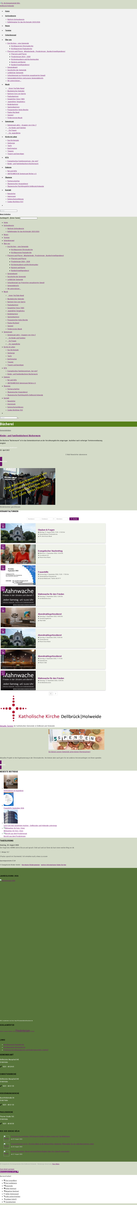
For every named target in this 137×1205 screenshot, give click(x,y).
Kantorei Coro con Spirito (16, 302)
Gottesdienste (9, 225)
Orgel (14, 1031)
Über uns (7, 244)
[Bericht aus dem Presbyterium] (15, 834)
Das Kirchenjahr (13, 350)
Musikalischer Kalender (15, 299)
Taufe (9, 356)
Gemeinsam (8, 332)
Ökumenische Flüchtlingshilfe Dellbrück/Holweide (25, 395)
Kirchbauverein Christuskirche (22, 250)
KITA (5, 368)
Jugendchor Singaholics (16, 311)
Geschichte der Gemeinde (16, 277)
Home (6, 222)
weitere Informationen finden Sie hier (53, 865)
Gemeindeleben (5, 430)
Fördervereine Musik (14, 329)
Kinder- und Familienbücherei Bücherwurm (22, 374)
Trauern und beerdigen (15, 365)
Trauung (10, 362)
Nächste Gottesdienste (15, 229)
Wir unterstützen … (14, 289)
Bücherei (2, 1031)
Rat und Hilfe (12, 380)
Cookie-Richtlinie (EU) (15, 410)
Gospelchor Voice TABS (15, 308)
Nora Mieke (55, 1164)
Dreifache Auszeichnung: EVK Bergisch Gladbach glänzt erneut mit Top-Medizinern (40, 1136)
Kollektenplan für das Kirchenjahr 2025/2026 (23, 231)
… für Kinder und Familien (16, 338)
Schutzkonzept (9, 240)
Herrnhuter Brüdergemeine (31, 865)
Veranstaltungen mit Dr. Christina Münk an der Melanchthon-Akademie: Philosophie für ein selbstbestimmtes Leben (52, 1144)
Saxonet (10, 326)
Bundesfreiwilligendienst (20, 271)
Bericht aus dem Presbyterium (15, 836)
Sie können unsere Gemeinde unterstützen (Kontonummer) (69, 752)
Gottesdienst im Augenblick (13, 791)
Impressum (11, 404)
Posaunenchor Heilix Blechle (17, 320)
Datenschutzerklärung (15, 407)
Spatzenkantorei (13, 317)
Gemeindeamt (12, 274)
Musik (6, 292)
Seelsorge (11, 353)
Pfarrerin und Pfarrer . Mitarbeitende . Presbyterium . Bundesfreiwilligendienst (35, 256)
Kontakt (6, 398)
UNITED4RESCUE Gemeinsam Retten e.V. (21, 383)
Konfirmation (12, 359)
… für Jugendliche (13, 344)
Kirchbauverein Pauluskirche (21, 253)
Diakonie (7, 377)
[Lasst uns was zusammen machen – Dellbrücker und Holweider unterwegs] (11, 823)
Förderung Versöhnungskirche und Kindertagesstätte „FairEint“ (26, 1050)
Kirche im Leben (9, 347)
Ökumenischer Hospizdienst (17, 392)
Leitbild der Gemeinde (15, 280)
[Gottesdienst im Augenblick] (11, 788)
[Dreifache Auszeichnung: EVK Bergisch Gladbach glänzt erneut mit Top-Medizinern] (6, 1141)
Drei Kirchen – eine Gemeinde (17, 247)
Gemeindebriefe (13, 286)
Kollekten (10, 1031)
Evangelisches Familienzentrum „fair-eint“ (22, 371)
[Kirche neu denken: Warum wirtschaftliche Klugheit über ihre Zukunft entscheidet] (6, 1156)
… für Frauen (11, 341)
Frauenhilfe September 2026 (14, 808)
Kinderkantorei (12, 314)
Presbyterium (22, 1030)
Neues (6, 235)
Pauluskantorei (12, 305)
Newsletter (11, 401)
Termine (7, 238)
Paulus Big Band (13, 323)
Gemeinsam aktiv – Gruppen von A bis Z (21, 335)
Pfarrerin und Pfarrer (18, 259)
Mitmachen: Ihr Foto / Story (13, 831)
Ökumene (7, 386)
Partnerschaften (13, 389)
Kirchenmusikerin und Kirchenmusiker (24, 265)
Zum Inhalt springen (7, 1169)
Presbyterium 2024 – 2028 (20, 262)
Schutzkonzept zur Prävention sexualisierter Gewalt (25, 283)
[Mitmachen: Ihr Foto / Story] (14, 828)
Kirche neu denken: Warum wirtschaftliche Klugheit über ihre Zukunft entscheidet (40, 1151)
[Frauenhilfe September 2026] (9, 805)
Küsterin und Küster (18, 268)
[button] (9, 1172)
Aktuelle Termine (6, 726)
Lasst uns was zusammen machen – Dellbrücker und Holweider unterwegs (30, 826)
